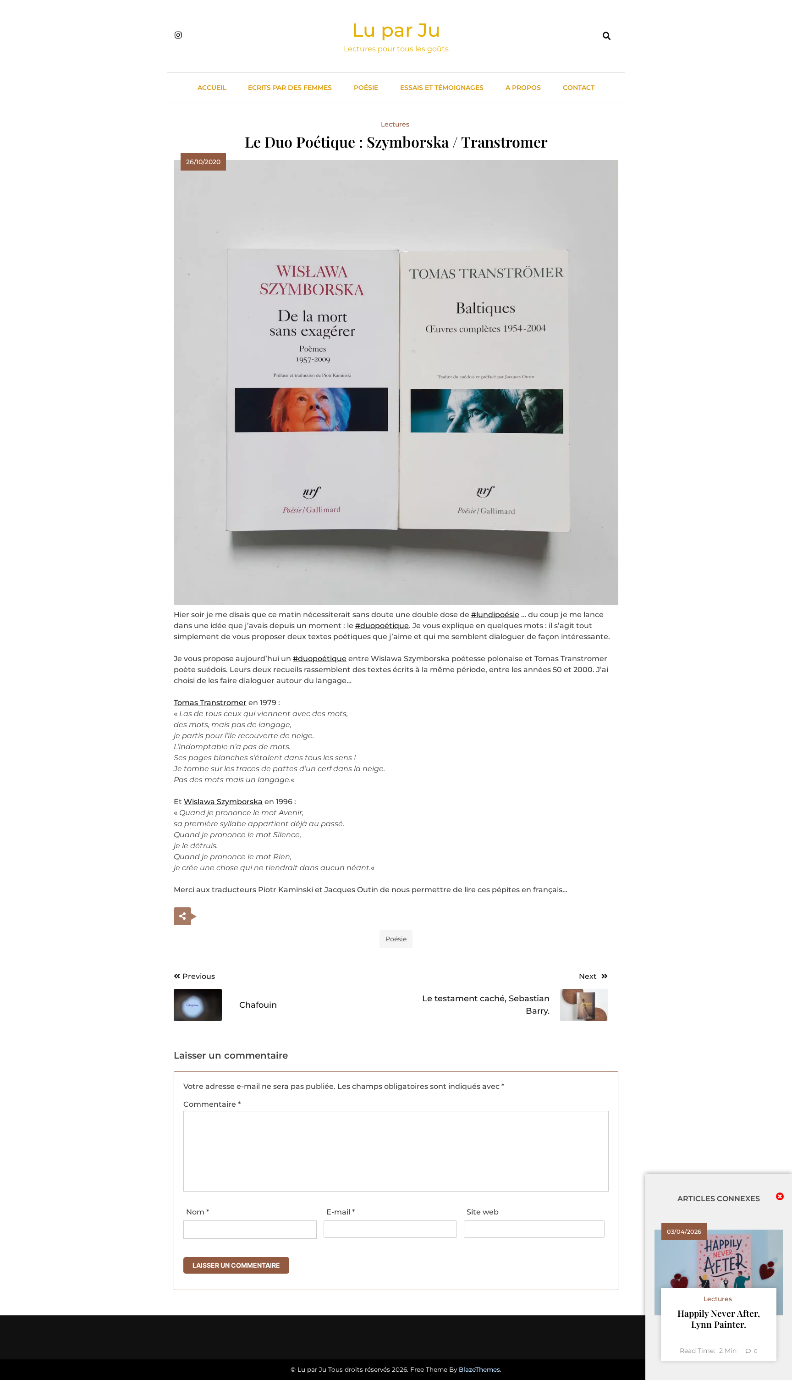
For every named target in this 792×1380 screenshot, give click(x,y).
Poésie (366, 87)
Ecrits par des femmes (290, 87)
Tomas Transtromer (210, 702)
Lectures (395, 124)
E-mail (340, 1212)
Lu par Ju (396, 29)
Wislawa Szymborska (223, 801)
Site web (483, 1212)
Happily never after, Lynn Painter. (718, 1318)
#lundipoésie (495, 614)
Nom (197, 1212)
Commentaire (212, 1104)
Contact (578, 87)
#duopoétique (382, 625)
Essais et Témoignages (442, 87)
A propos (523, 87)
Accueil (212, 87)
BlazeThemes (479, 1369)
